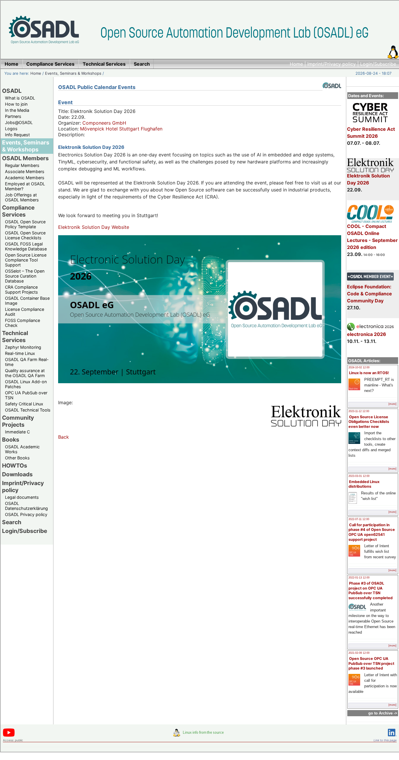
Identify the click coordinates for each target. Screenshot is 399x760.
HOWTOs (14, 465)
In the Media (17, 110)
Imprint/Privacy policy (331, 64)
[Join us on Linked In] (392, 737)
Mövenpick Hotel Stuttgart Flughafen (121, 129)
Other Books (17, 457)
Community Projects (18, 421)
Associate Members (24, 171)
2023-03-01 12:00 (358, 476)
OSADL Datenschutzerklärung (26, 506)
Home (296, 64)
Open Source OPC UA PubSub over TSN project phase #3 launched (371, 663)
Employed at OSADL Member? (25, 186)
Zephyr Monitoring (23, 347)
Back (63, 437)
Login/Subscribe (378, 64)
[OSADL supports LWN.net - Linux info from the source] (199, 735)
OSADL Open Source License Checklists (25, 235)
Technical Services (15, 337)
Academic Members (24, 177)
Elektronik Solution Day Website (93, 227)
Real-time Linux (20, 353)
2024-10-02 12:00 (358, 367)
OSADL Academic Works (22, 449)
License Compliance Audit (24, 312)
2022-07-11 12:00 (358, 519)
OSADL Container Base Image (27, 301)
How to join (16, 104)
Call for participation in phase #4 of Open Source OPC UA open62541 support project (371, 532)
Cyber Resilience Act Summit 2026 (371, 132)
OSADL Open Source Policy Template (25, 224)
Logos (11, 128)
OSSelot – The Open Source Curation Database (24, 276)
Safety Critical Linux (24, 403)
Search (11, 522)
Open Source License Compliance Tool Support (25, 259)
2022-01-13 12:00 (358, 577)
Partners (13, 116)
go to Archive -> (382, 713)
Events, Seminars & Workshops (73, 73)
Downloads (17, 474)
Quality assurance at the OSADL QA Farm (25, 373)
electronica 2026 (366, 334)
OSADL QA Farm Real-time (27, 362)
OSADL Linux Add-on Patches (26, 384)
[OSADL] (331, 92)
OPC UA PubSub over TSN (26, 395)
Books (10, 439)
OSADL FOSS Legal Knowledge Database (26, 246)
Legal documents (22, 497)
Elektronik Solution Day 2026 (368, 179)
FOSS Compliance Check (22, 323)
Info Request (17, 134)
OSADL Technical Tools (28, 409)
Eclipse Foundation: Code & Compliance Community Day (369, 294)
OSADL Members (25, 158)
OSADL (12, 90)
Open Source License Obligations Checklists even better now (368, 422)
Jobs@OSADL (19, 122)
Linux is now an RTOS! (369, 373)
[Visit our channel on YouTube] (9, 735)
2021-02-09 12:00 (358, 652)
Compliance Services (18, 211)
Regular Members (22, 165)
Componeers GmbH (104, 123)
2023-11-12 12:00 (358, 411)
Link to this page (385, 740)
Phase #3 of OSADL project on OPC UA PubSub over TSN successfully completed (370, 590)
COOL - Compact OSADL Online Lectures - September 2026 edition (372, 236)
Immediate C (17, 431)
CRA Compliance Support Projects (21, 289)
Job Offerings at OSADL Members (22, 197)
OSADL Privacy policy (26, 514)
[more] (392, 403)
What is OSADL (20, 97)
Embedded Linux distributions (363, 484)
